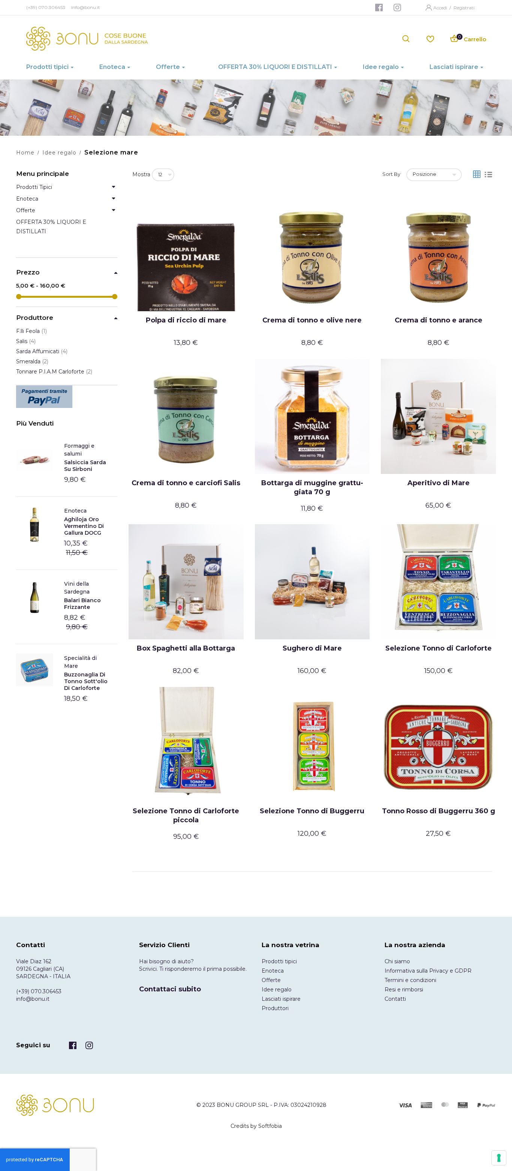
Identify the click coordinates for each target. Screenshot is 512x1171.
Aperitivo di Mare (438, 483)
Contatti (395, 999)
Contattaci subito (170, 989)
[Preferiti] (430, 38)
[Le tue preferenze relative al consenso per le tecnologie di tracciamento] (499, 1158)
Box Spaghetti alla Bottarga (186, 648)
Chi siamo (397, 961)
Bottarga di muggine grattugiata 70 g (312, 487)
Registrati (464, 7)
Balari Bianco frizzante (82, 603)
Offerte (271, 980)
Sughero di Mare (312, 648)
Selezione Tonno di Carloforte (438, 648)
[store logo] (87, 39)
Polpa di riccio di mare (186, 320)
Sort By (391, 174)
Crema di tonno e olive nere (312, 320)
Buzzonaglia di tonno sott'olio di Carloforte (86, 681)
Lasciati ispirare (281, 999)
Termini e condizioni (410, 980)
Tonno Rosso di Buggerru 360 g (438, 811)
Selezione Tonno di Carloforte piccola (186, 815)
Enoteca (75, 510)
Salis (26, 341)
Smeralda (32, 361)
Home (25, 152)
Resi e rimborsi (404, 989)
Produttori (275, 1008)
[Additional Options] (66, 396)
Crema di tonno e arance (438, 320)
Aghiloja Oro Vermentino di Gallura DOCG (84, 526)
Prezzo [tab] (28, 272)
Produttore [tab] (34, 318)
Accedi (440, 7)
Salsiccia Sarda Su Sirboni (85, 465)
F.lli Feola (31, 331)
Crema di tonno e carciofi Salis (186, 483)
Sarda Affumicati (41, 351)
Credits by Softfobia (256, 1126)
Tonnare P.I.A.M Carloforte (54, 371)
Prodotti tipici (279, 961)
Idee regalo (59, 152)
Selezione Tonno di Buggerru (312, 811)
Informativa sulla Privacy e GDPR (428, 970)
